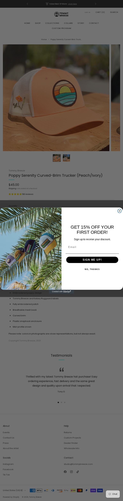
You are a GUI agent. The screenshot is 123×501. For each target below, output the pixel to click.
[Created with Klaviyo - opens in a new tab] (61, 292)
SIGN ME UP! (92, 260)
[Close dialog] (120, 211)
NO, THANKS (92, 269)
